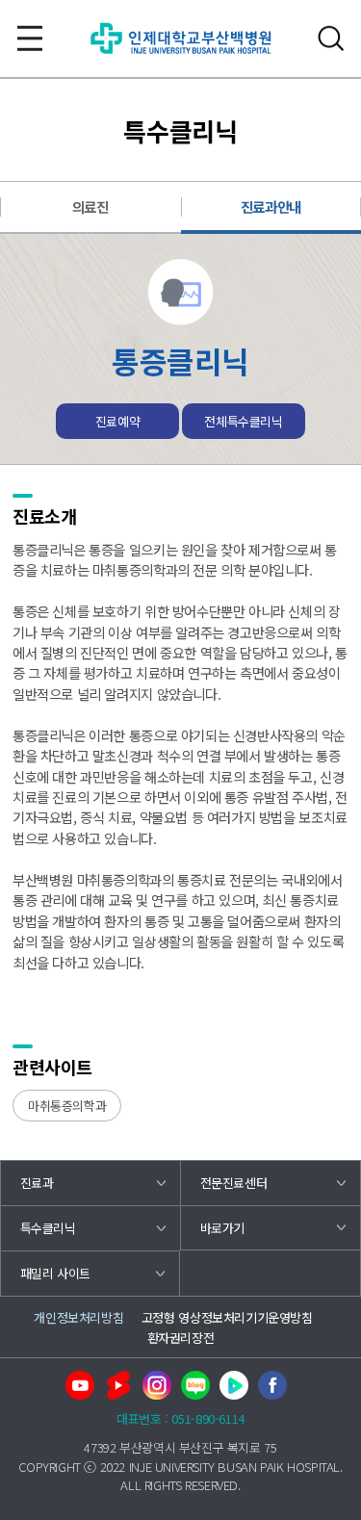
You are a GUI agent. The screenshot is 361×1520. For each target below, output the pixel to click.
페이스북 (272, 1385)
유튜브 (79, 1385)
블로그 (195, 1385)
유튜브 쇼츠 (118, 1385)
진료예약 (117, 421)
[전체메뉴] (30, 38)
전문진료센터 (234, 1182)
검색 (331, 38)
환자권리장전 (181, 1337)
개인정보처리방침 (78, 1317)
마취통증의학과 (67, 1105)
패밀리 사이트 (55, 1273)
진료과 (37, 1182)
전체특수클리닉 (243, 421)
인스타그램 (156, 1385)
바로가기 (222, 1228)
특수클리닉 (48, 1228)
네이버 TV (233, 1385)
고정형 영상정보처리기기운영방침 (227, 1317)
